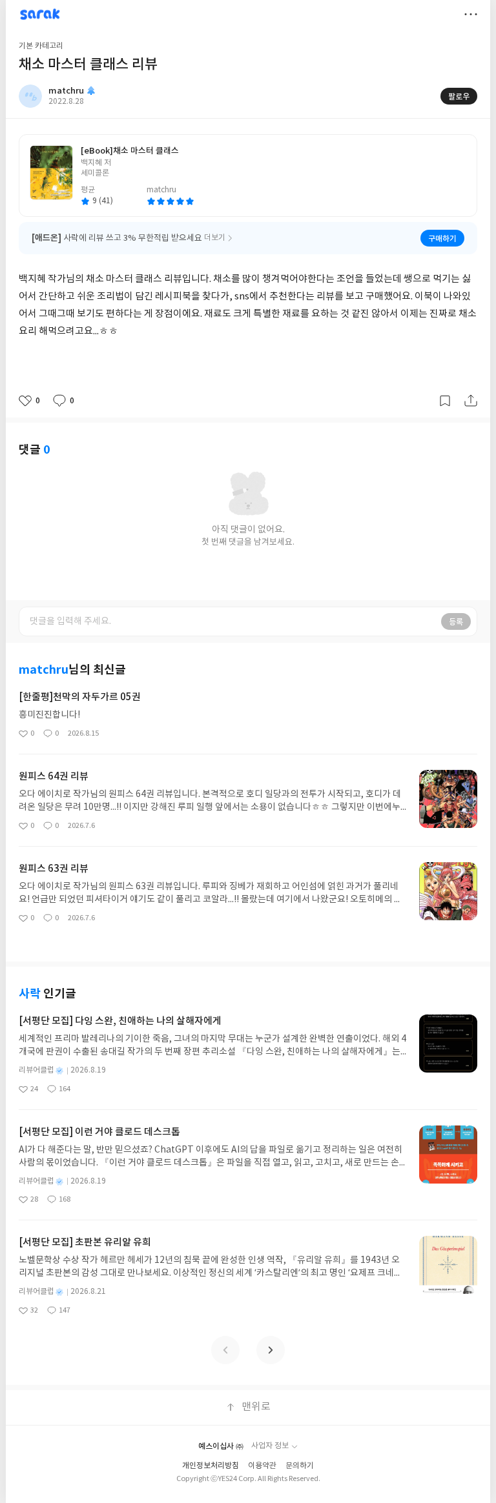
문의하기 (299, 1466)
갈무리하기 (445, 400)
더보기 (470, 14)
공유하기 (470, 400)
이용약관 (262, 1466)
